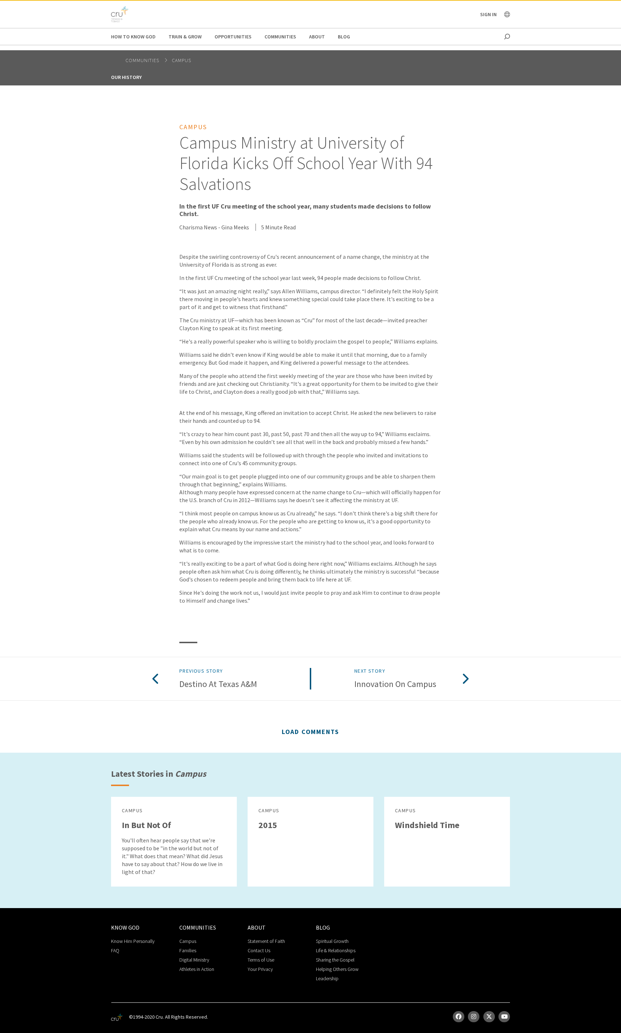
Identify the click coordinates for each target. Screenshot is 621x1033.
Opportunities (233, 36)
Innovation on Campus (395, 684)
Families (187, 950)
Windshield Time (427, 825)
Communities (280, 36)
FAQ (115, 950)
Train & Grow (185, 36)
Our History (126, 77)
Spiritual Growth (332, 941)
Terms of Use (261, 960)
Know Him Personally (133, 941)
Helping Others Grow (337, 969)
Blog (344, 36)
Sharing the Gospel (335, 960)
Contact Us (259, 950)
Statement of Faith (266, 941)
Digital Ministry (194, 960)
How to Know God (133, 36)
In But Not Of (146, 825)
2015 (267, 825)
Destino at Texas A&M (218, 684)
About (317, 36)
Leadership (327, 978)
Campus (181, 60)
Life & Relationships (335, 950)
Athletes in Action (196, 969)
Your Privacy (260, 969)
